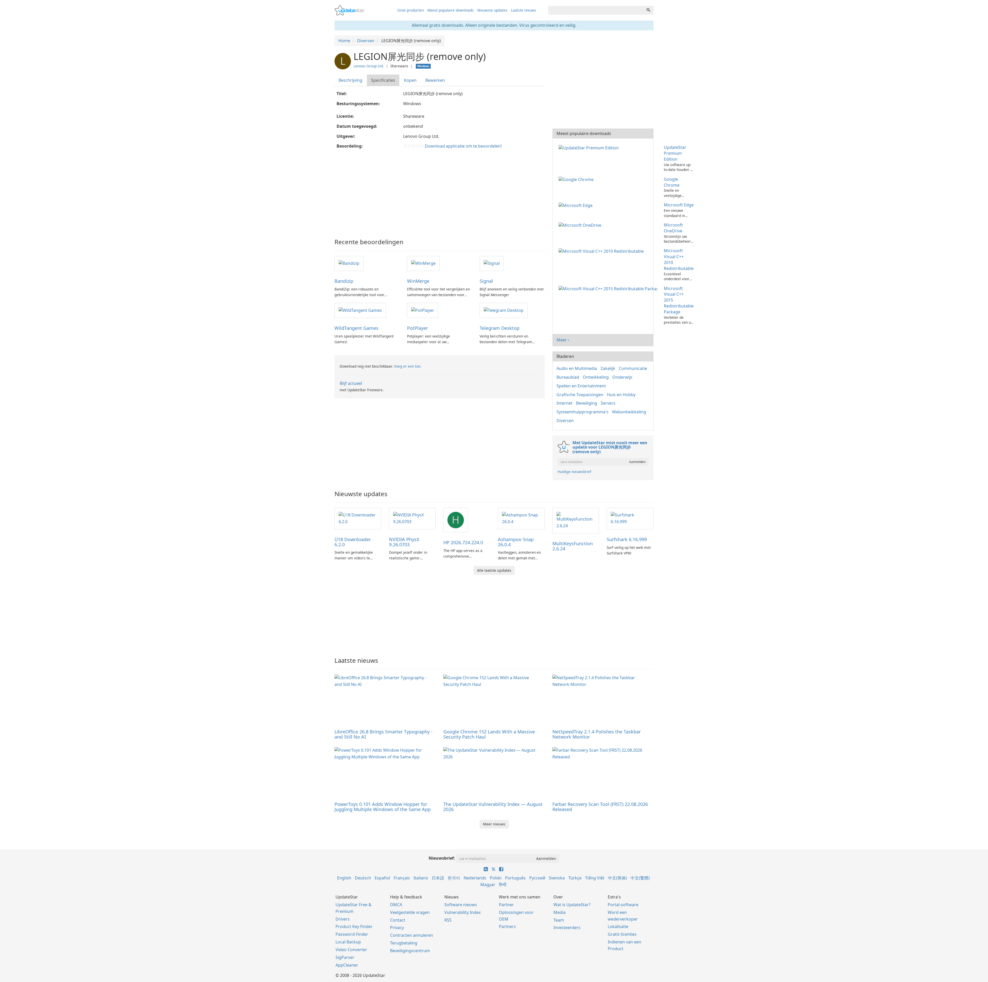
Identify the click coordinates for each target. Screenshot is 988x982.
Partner (506, 904)
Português (515, 878)
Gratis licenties (622, 934)
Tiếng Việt (594, 878)
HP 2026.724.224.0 (463, 542)
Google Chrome (672, 182)
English (344, 878)
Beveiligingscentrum (410, 950)
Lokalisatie (618, 926)
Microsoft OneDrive (673, 228)
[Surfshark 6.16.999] (630, 518)
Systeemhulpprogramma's (582, 412)
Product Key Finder (354, 926)
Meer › (563, 340)
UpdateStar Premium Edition (675, 153)
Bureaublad (568, 377)
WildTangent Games (356, 328)
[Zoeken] (648, 10)
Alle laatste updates (494, 570)
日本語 (438, 878)
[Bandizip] (349, 263)
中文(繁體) (640, 878)
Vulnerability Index (462, 912)
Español (382, 878)
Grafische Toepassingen (580, 394)
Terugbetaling (403, 943)
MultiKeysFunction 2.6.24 (572, 546)
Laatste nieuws (523, 10)
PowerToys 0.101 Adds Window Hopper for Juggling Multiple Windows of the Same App (382, 806)
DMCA (396, 904)
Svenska (557, 878)
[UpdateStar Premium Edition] (590, 147)
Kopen (410, 80)
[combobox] (595, 10)
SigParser (345, 957)
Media (559, 912)
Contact (397, 920)
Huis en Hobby (621, 394)
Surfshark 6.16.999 (627, 539)
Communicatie (633, 368)
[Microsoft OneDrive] (581, 225)
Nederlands (475, 878)
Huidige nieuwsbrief (574, 471)
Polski (495, 878)
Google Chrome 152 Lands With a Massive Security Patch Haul (489, 734)
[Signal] (492, 263)
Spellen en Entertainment (581, 386)
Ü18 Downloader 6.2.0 (352, 542)
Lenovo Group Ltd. (369, 65)
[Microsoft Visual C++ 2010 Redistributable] (602, 250)
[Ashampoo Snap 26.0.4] (521, 518)
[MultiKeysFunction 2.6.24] (576, 520)
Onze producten (410, 10)
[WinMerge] (423, 263)
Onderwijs (622, 377)
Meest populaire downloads (450, 10)
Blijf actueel (351, 383)
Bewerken (435, 80)
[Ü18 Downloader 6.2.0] (358, 518)
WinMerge (418, 281)
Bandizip (343, 281)
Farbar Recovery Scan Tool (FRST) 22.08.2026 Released (600, 806)
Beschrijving (350, 80)
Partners (507, 926)
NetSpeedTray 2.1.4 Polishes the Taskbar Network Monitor (596, 734)
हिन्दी (502, 884)
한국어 (454, 878)
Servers (608, 403)
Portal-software (623, 904)
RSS (448, 920)
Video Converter (351, 949)
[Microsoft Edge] (577, 205)
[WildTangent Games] (360, 310)
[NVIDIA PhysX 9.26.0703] (412, 518)
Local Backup (348, 942)
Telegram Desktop (499, 328)
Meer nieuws (494, 824)
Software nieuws (460, 904)
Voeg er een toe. (407, 366)
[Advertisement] (439, 192)
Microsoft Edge (679, 205)
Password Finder (352, 934)
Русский (537, 878)
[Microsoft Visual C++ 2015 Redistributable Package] (609, 288)
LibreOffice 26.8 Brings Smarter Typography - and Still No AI (383, 734)
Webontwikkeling (629, 412)
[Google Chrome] (577, 179)
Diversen (565, 420)
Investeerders (566, 927)
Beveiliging (586, 403)
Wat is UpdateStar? (571, 904)
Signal (486, 281)
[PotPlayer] (422, 310)
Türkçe (574, 878)
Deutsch (363, 878)
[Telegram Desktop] (504, 310)
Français (402, 878)
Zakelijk (608, 368)
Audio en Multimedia (577, 368)
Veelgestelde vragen (410, 912)
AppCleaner (347, 965)
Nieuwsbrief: (442, 858)
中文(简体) (617, 878)
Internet (564, 403)
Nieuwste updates (492, 10)
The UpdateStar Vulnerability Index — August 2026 (493, 806)
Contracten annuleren (411, 935)
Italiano (420, 878)
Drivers (343, 919)
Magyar (487, 884)
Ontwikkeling (596, 377)
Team (558, 920)
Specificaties (383, 80)
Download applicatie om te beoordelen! (463, 146)
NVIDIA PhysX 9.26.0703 (404, 542)
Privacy (397, 927)
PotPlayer (417, 328)
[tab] (350, 80)
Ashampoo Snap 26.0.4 (516, 542)
